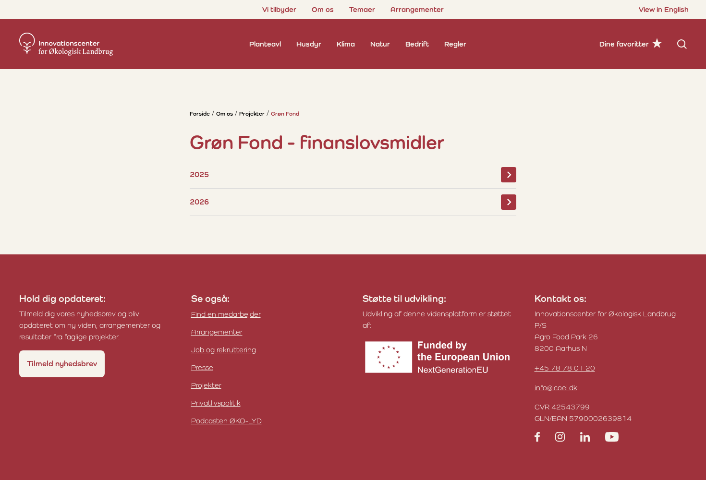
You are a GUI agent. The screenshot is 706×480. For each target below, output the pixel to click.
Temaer (362, 9)
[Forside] (66, 44)
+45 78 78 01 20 (565, 368)
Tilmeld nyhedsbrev (62, 363)
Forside (200, 113)
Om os (323, 9)
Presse (202, 367)
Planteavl (265, 44)
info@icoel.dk (556, 388)
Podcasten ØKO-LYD (226, 421)
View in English (664, 9)
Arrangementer (417, 9)
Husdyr (308, 44)
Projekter (252, 113)
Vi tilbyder (279, 9)
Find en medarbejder (226, 314)
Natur (380, 44)
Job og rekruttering (223, 350)
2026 (199, 201)
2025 (199, 174)
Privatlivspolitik (216, 403)
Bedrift (417, 44)
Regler (455, 44)
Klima (346, 44)
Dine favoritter (624, 44)
